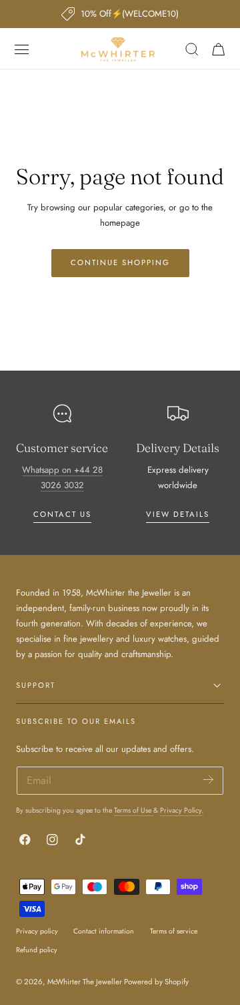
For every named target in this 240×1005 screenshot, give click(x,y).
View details (177, 514)
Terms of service (173, 931)
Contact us (62, 514)
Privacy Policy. (181, 810)
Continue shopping (120, 262)
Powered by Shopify (156, 981)
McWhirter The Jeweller (84, 981)
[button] (22, 49)
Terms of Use (133, 810)
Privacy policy (37, 931)
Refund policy (36, 950)
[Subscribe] (208, 779)
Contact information (103, 931)
